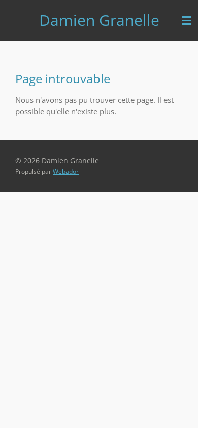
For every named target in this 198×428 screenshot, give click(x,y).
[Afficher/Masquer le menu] (187, 20)
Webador (66, 171)
